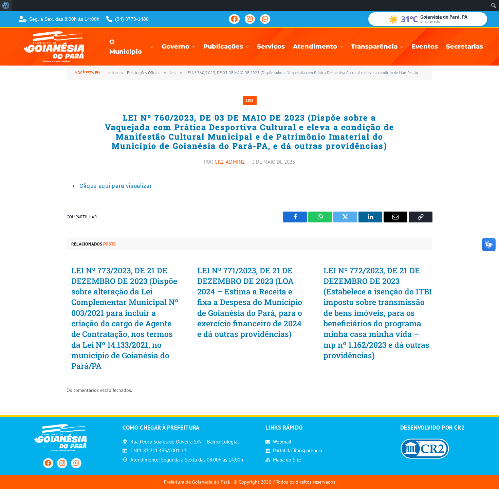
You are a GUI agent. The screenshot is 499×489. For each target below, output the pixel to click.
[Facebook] (234, 19)
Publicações (223, 46)
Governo (175, 46)
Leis (249, 100)
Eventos (424, 46)
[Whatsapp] (76, 463)
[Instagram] (250, 19)
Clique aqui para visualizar (115, 185)
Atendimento (315, 46)
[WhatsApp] (265, 19)
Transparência (374, 46)
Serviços (271, 46)
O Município (125, 47)
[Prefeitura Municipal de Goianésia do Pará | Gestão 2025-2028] (56, 47)
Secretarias (464, 46)
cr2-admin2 (230, 162)
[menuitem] (6, 5)
